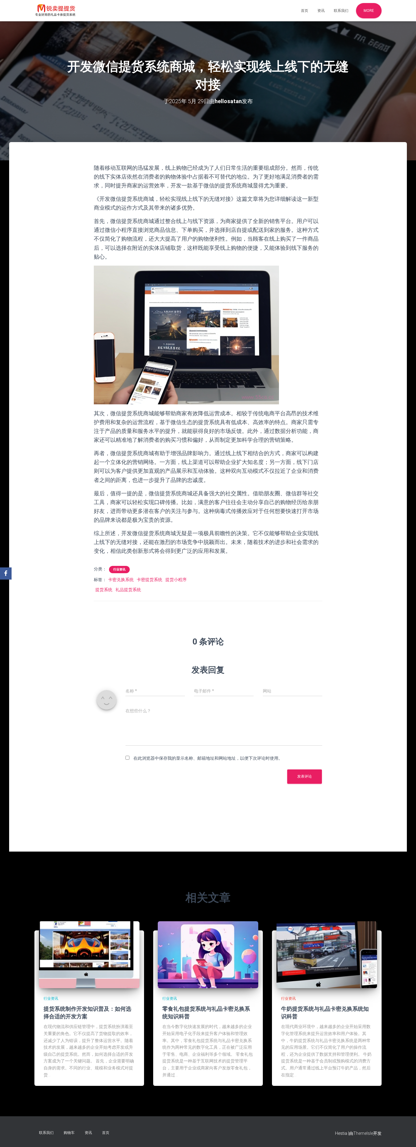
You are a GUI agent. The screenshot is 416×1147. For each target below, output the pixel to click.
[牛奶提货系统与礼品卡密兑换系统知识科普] (327, 954)
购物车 (69, 1133)
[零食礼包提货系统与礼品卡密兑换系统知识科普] (208, 954)
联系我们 (341, 11)
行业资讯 (119, 569)
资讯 (321, 11)
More (369, 11)
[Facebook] (6, 573)
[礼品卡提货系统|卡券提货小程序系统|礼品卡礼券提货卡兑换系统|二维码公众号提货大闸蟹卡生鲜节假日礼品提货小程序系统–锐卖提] (55, 10)
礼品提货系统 (128, 589)
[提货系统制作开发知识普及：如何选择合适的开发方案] (89, 954)
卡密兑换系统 (121, 579)
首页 (304, 11)
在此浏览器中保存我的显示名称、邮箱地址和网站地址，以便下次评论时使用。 (208, 758)
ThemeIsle (363, 1133)
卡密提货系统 (149, 579)
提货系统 (103, 589)
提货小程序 (176, 579)
